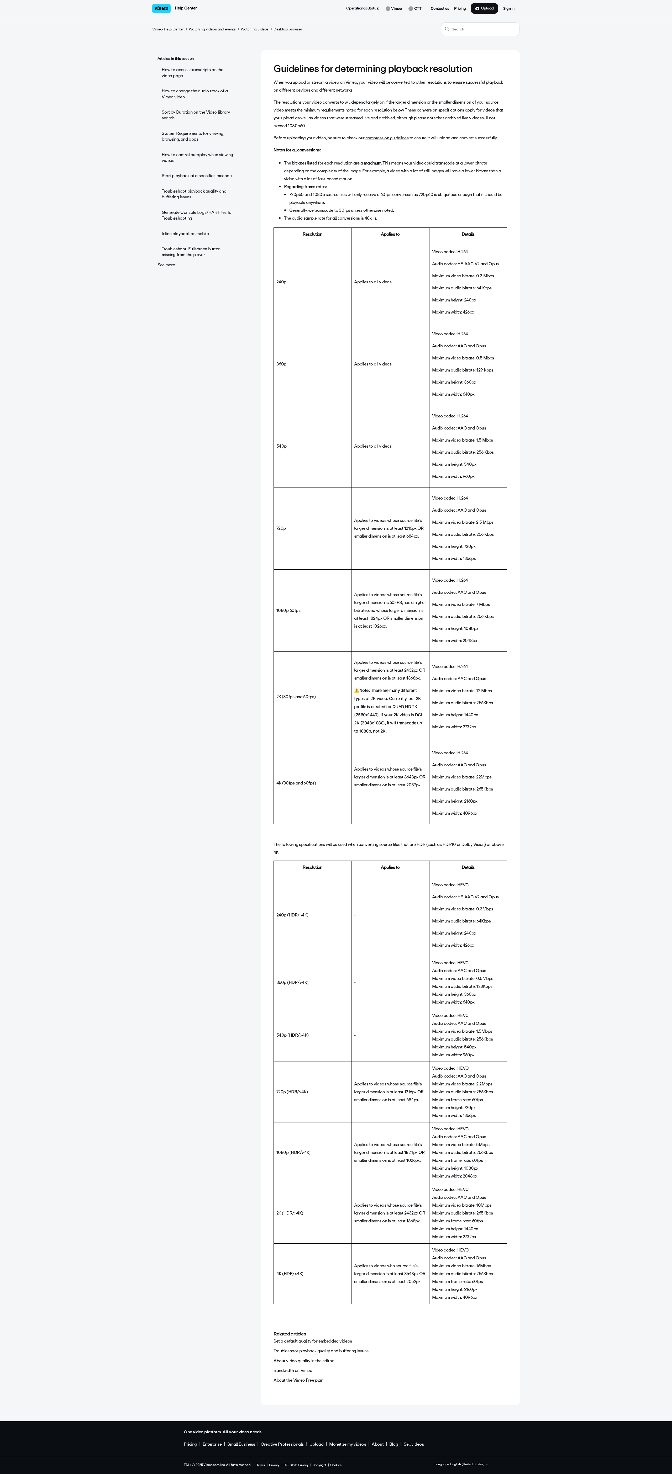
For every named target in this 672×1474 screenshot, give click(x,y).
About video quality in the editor (303, 1360)
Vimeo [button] (396, 8)
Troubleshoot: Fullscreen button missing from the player (191, 251)
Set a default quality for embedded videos (313, 1341)
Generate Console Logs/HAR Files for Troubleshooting (197, 215)
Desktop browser (288, 29)
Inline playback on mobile (185, 233)
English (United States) (467, 1464)
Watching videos (255, 29)
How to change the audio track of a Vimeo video (195, 93)
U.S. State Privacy (296, 1465)
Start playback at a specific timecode (197, 175)
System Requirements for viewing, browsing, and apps (193, 136)
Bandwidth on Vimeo (293, 1370)
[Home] (161, 8)
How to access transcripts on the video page (192, 72)
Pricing (460, 8)
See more (166, 264)
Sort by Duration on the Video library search (196, 115)
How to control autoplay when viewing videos (197, 157)
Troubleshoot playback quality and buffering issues (194, 194)
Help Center (186, 8)
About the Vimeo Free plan (298, 1380)
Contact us (440, 8)
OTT (417, 8)
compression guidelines (386, 137)
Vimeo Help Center (168, 29)
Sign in (508, 8)
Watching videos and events (212, 29)
